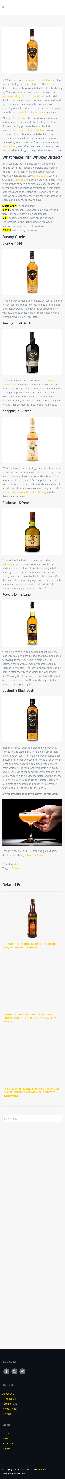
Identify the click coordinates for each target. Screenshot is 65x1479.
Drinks (15, 868)
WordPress (41, 1469)
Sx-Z (21, 1469)
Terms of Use (9, 1403)
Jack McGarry (41, 175)
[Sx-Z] (3, 7)
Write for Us (9, 1398)
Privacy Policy (9, 1408)
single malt (39, 112)
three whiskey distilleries (38, 80)
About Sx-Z (8, 1393)
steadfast (24, 112)
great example (12, 680)
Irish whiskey (20, 118)
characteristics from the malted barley (23, 492)
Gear (17, 864)
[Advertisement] (15, 1179)
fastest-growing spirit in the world (21, 96)
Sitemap (7, 1413)
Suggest (6, 1448)
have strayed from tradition (28, 130)
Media (6, 1433)
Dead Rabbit (9, 146)
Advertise (7, 1443)
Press (5, 1438)
